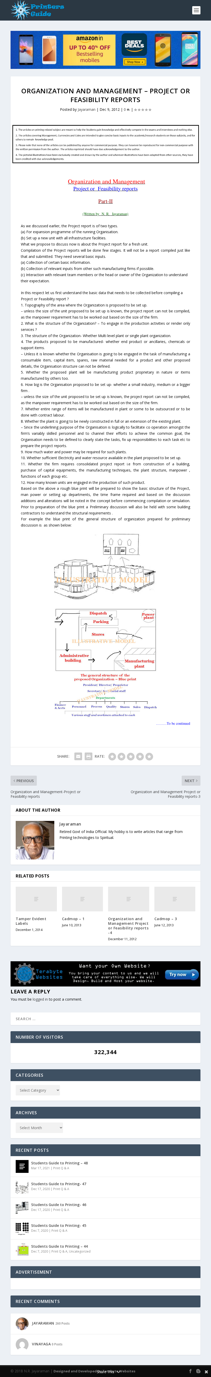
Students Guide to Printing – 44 (59, 1246)
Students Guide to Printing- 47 (58, 1183)
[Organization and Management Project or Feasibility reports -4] (128, 899)
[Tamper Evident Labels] (36, 899)
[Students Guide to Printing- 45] (22, 1228)
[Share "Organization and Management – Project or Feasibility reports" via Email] (78, 756)
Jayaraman (86, 109)
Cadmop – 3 (165, 918)
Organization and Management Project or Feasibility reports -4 (128, 925)
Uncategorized (80, 1251)
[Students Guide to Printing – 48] (22, 1166)
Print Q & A (61, 1168)
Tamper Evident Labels (31, 921)
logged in (40, 999)
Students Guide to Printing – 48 (59, 1163)
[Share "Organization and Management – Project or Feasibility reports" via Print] (88, 756)
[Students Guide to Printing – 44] (22, 1249)
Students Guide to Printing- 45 (58, 1225)
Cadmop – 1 (73, 918)
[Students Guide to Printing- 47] (22, 1187)
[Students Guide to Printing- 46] (22, 1208)
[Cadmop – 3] (175, 899)
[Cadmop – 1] (82, 899)
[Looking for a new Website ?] (105, 985)
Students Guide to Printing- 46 (58, 1204)
